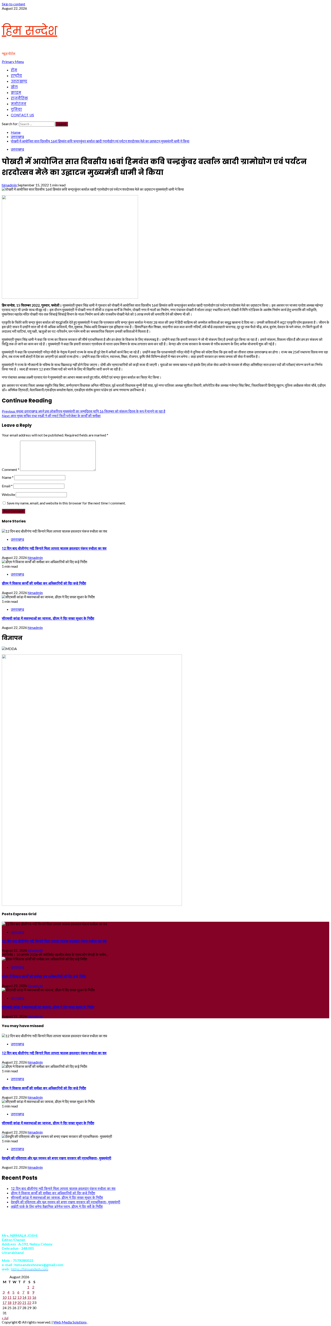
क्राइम (16, 92)
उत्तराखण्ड (19, 81)
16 (34, 1297)
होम (14, 70)
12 (14, 1297)
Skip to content (13, 4)
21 (24, 1302)
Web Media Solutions (70, 1322)
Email (7, 486)
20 (19, 1302)
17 (4, 1302)
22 (29, 1302)
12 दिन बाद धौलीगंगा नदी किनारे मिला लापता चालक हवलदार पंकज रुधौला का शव (54, 548)
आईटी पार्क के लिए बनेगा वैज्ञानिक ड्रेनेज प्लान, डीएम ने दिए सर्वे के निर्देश (57, 1206)
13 (19, 1297)
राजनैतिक (19, 98)
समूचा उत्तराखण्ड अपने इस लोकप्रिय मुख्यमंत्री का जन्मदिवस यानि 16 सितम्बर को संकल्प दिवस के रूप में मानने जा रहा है (83, 411)
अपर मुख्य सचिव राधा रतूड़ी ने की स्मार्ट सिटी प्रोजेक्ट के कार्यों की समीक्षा (51, 415)
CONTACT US (22, 115)
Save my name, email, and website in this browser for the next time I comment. (66, 503)
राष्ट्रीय (16, 75)
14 (24, 1297)
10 (4, 1297)
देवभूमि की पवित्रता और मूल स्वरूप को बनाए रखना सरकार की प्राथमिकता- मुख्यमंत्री (56, 1158)
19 (14, 1302)
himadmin (10, 185)
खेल (14, 87)
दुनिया (16, 109)
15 (29, 1297)
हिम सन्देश (29, 31)
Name (8, 477)
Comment (10, 469)
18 (9, 1302)
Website (8, 494)
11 (9, 1297)
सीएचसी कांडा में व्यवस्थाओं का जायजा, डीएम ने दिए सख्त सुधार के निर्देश (48, 618)
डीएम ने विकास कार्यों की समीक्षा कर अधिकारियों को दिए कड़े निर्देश (44, 583)
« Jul (5, 1318)
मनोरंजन (18, 103)
